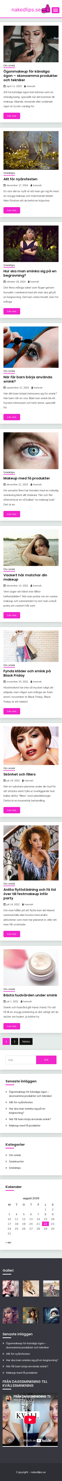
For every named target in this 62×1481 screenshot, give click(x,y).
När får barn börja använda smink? (27, 379)
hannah (31, 86)
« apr (8, 1242)
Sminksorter (16, 1161)
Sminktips (9, 173)
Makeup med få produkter (26, 478)
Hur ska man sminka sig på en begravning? (29, 273)
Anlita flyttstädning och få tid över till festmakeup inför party (29, 894)
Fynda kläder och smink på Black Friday (27, 673)
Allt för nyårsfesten (20, 179)
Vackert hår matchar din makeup (25, 577)
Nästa (26, 1041)
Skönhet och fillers (19, 774)
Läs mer (11, 115)
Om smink (9, 65)
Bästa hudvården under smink (30, 995)
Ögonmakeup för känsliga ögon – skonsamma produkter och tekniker (30, 75)
